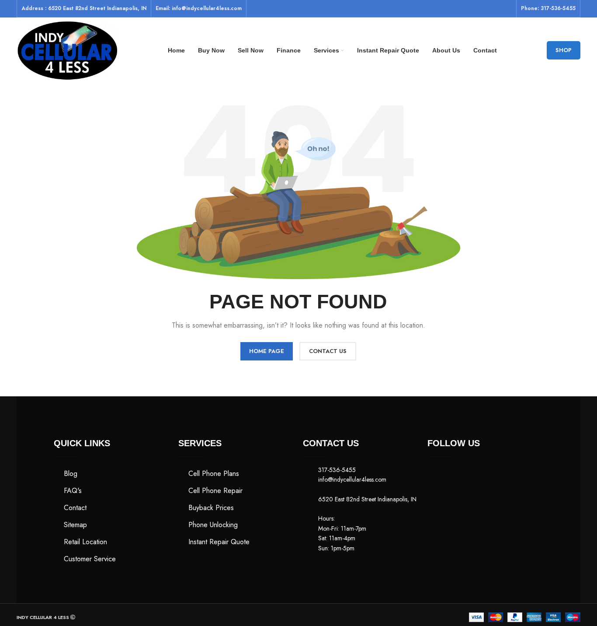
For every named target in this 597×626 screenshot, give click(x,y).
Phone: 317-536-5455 (548, 8)
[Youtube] (486, 476)
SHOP (563, 50)
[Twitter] (462, 476)
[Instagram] (510, 476)
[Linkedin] (438, 498)
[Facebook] (438, 476)
